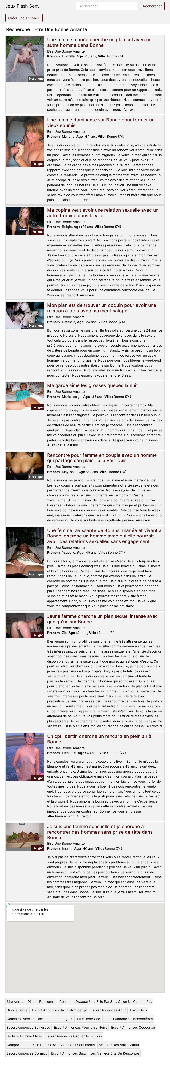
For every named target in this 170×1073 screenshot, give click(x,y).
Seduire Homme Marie (24, 1036)
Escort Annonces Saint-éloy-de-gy (59, 1010)
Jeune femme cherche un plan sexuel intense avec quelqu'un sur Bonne (102, 618)
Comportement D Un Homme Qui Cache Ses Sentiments (51, 1045)
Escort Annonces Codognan (133, 1027)
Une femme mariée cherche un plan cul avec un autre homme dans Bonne (99, 42)
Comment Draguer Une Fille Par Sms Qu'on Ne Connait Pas (105, 1001)
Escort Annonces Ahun (108, 1010)
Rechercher (152, 6)
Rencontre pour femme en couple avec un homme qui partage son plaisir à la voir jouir (102, 457)
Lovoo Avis (138, 1010)
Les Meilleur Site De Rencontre (114, 1053)
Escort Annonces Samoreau (28, 1027)
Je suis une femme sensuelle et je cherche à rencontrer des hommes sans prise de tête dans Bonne (100, 832)
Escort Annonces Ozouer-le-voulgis (74, 1036)
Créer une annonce (24, 18)
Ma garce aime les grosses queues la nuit (92, 385)
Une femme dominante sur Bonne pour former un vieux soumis (101, 122)
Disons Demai (17, 1010)
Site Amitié (15, 1001)
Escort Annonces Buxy (69, 1053)
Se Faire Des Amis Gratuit (119, 1045)
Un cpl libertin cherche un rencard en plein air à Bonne (99, 739)
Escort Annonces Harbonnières (128, 1019)
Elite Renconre (88, 1019)
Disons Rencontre (41, 1001)
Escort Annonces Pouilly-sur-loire (80, 1027)
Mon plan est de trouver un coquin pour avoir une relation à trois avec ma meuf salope (101, 307)
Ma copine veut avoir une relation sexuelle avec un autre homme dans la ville (102, 212)
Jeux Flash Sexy (22, 6)
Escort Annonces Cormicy (27, 1053)
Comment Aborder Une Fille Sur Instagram (40, 1019)
